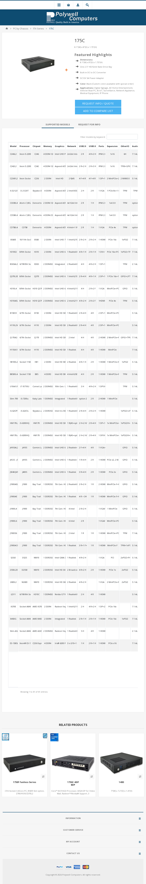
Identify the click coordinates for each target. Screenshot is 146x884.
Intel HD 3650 (59, 569)
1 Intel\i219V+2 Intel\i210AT (71, 276)
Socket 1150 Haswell (25, 362)
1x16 (112, 154)
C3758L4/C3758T (13, 227)
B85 (36, 374)
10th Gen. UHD (59, 386)
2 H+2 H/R (82, 423)
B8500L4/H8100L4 (13, 374)
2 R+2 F (92, 288)
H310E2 (13, 251)
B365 (36, 264)
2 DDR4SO (47, 264)
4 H (82, 264)
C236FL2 (13, 178)
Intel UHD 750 (59, 239)
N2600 (24, 582)
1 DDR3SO (47, 484)
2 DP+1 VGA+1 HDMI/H (101, 325)
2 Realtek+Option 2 (71, 447)
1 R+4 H (82, 459)
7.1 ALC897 (135, 239)
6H (125, 154)
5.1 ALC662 (135, 178)
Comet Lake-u (36, 386)
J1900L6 (13, 521)
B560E (13, 239)
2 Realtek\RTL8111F (71, 484)
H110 (36, 325)
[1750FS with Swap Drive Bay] (24, 755)
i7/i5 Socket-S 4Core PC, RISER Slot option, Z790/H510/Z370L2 (24, 792)
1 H (92, 203)
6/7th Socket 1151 (25, 313)
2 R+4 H (82, 276)
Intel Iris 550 (59, 410)
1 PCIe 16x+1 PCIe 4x (112, 276)
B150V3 (13, 313)
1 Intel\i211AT (71, 606)
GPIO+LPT (125, 276)
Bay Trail (36, 484)
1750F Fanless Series (24, 782)
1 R (92, 484)
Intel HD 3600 (59, 582)
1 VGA (101, 190)
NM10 (36, 557)
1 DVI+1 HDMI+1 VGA (101, 251)
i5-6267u (24, 410)
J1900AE (13, 496)
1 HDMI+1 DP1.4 (101, 239)
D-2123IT (24, 190)
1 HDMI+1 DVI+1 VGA (101, 362)
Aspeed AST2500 (59, 166)
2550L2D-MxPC (13, 569)
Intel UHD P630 (59, 154)
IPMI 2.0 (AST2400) (101, 203)
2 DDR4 (47, 178)
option (135, 203)
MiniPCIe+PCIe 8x (112, 521)
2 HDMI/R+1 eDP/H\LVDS (101, 398)
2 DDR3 (47, 362)
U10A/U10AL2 (13, 386)
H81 (36, 362)
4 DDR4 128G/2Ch (47, 154)
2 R (82, 154)
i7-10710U (24, 386)
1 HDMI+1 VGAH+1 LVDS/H (101, 496)
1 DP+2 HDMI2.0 (101, 606)
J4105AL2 (13, 447)
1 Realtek (71, 349)
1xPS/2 (125, 239)
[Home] (7, 28)
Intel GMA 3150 (59, 557)
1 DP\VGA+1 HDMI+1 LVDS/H (101, 386)
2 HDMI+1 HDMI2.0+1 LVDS (101, 337)
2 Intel (72, 337)
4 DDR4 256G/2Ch (47, 215)
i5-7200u (24, 398)
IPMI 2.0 (101, 154)
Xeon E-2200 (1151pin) (25, 154)
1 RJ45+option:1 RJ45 (71, 423)
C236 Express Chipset (36, 643)
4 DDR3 (47, 374)
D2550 (24, 569)
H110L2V (13, 325)
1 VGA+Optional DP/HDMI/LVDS (101, 447)
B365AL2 (13, 264)
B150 (36, 313)
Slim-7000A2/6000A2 (13, 398)
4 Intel (72, 508)
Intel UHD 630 (59, 251)
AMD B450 (36, 618)
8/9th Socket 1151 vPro (25, 276)
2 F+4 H (82, 447)
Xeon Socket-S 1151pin (25, 178)
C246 (36, 154)
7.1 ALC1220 (135, 606)
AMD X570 (36, 606)
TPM (125, 190)
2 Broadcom (71, 569)
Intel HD (59, 178)
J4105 (24, 447)
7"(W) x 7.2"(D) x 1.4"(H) (121, 791)
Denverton (36, 227)
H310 (36, 251)
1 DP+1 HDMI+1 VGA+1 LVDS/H (101, 423)
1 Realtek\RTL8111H (71, 251)
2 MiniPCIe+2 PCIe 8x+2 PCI (112, 178)
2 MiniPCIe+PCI (112, 582)
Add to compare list (98, 111)
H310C (37, 594)
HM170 (36, 423)
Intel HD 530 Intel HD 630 (59, 313)
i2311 (13, 594)
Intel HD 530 (59, 423)
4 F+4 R (82, 178)
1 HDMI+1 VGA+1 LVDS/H (101, 545)
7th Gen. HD (59, 484)
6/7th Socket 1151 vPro (25, 337)
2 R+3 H (92, 166)
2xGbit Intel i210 (71, 154)
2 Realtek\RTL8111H (71, 264)
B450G (13, 618)
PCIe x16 (112, 643)
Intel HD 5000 (59, 362)
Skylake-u (36, 410)
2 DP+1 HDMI (101, 313)
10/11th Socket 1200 (25, 239)
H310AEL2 (13, 300)
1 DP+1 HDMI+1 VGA (101, 178)
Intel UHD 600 (59, 447)
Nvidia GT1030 (59, 594)
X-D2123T (13, 190)
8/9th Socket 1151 (25, 251)
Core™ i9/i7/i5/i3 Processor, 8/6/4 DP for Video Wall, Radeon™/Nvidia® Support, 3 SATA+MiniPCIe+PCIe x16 (73, 793)
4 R (92, 313)
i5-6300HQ (24, 423)
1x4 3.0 (112, 203)
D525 (24, 557)
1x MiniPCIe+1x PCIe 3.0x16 (112, 423)
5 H (82, 631)
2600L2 (13, 582)
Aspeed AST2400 (59, 203)
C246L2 (13, 154)
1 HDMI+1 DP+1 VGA (101, 374)
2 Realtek (71, 362)
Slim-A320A (13, 631)
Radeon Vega (59, 606)
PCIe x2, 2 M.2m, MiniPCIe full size (112, 459)
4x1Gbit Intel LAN (71, 203)
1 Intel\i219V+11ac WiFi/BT (71, 239)
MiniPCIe (112, 349)
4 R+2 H (92, 154)
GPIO (124, 288)
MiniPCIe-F (112, 545)
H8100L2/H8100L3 (13, 362)
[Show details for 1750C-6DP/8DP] (73, 755)
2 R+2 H (82, 166)
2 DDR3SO (47, 410)
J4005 (24, 472)
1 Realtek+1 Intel (71, 459)
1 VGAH (101, 508)
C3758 (24, 227)
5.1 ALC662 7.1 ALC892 (135, 484)
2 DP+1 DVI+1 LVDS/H (101, 276)
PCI (112, 557)
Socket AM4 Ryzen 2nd (25, 618)
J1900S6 (13, 533)
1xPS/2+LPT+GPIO (125, 410)
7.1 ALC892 (135, 154)
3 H (82, 386)
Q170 (36, 337)
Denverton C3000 (36, 203)
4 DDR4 (47, 190)
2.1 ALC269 (135, 264)
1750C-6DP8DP (73, 783)
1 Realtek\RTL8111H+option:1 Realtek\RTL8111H (71, 386)
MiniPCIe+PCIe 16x (112, 313)
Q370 (36, 276)
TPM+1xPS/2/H (125, 545)
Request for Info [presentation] (89, 124)
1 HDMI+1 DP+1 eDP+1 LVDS (101, 472)
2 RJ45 (71, 178)
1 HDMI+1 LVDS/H (101, 594)
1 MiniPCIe (112, 398)
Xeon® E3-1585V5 (25, 643)
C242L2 (13, 166)
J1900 (24, 484)
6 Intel (72, 521)
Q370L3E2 (13, 276)
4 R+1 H (82, 251)
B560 (36, 239)
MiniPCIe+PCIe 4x (112, 288)
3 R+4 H (82, 472)
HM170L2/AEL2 (13, 423)
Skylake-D (36, 190)
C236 (36, 178)
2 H (82, 190)
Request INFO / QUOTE (98, 103)
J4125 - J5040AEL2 (13, 459)
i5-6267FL (13, 410)
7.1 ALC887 (135, 251)
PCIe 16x (112, 239)
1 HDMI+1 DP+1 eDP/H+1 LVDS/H (101, 459)
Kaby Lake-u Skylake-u (36, 398)
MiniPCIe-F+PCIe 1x (112, 484)
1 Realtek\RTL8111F (71, 410)
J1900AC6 (13, 545)
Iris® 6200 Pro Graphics (59, 643)
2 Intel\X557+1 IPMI (71, 190)
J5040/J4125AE (13, 472)
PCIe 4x (112, 227)
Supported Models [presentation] (58, 124)
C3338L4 (13, 203)
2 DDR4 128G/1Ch (47, 203)
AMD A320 (36, 631)
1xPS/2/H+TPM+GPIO (125, 423)
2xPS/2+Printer (125, 557)
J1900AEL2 (13, 484)
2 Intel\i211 (71, 300)
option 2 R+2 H (82, 398)
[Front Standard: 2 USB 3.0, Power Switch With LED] (121, 755)
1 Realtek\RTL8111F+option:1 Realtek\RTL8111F (71, 398)
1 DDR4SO (47, 398)
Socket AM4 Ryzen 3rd (25, 606)
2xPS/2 (125, 569)
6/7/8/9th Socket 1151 (25, 264)
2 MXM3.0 (125, 178)
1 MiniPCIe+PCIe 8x (112, 374)
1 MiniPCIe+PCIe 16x (112, 362)
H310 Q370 (36, 288)
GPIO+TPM (125, 337)
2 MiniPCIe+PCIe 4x (112, 337)
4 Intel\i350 (71, 374)
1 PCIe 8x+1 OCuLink (112, 190)
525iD (13, 557)
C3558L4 (13, 215)
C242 (36, 166)
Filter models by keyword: (92, 137)
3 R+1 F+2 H (82, 545)
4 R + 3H (82, 496)
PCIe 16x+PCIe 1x (112, 251)
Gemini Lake (36, 447)
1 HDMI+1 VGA (101, 569)
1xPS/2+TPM (125, 251)
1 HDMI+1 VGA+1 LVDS (101, 349)
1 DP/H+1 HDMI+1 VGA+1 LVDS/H (101, 435)
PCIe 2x (112, 472)
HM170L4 (13, 435)
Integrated (59, 264)
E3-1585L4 (13, 643)
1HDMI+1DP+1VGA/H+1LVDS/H (101, 300)
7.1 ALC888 (135, 276)
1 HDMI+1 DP (101, 618)
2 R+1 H (92, 251)
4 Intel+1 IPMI (71, 227)
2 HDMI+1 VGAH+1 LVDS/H (101, 484)
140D (121, 782)
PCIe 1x (112, 569)
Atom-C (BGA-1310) (25, 203)
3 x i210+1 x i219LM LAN (71, 643)
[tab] (58, 124)
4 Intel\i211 (71, 288)
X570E (13, 606)
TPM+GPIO (125, 166)
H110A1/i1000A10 (13, 349)
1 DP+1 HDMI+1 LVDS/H (101, 264)
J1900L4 (13, 508)
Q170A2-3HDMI (13, 337)
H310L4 (13, 288)
